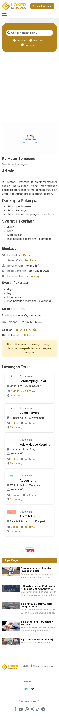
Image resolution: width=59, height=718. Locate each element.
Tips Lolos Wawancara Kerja (37, 639)
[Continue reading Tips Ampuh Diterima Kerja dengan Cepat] (11, 605)
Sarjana (15, 495)
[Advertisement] (29, 92)
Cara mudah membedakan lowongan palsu (36, 569)
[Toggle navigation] (4, 14)
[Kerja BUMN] (26, 688)
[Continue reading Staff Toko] (11, 511)
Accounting (28, 480)
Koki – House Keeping (35, 444)
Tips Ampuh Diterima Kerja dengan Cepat (36, 605)
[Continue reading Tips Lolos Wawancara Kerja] (11, 641)
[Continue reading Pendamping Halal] (11, 376)
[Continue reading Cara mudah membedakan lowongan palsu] (11, 570)
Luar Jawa (16, 395)
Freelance (30, 45)
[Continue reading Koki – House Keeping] (11, 440)
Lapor (30, 335)
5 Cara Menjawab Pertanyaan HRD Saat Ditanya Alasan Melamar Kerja (38, 589)
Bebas (27, 255)
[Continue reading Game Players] (11, 408)
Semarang (32, 276)
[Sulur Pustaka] (32, 688)
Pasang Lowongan (42, 6)
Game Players (29, 412)
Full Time (21, 40)
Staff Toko (27, 516)
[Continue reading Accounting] (11, 475)
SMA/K (15, 391)
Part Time (38, 40)
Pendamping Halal (33, 381)
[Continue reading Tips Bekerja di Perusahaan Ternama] (11, 625)
